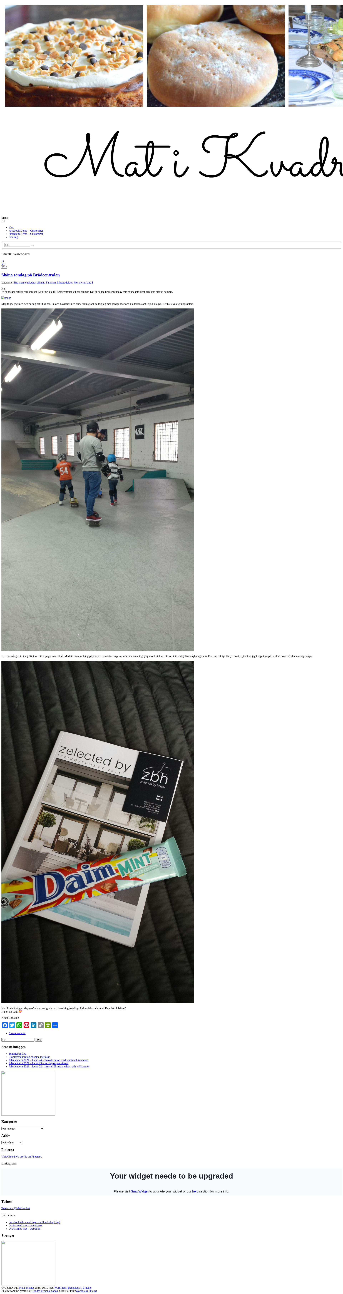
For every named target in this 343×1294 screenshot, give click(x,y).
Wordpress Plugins (86, 1290)
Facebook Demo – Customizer (26, 230)
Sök (39, 1039)
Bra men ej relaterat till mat (29, 282)
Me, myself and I (83, 282)
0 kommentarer (17, 1033)
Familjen (51, 282)
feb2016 (4, 266)
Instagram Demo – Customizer (26, 233)
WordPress (60, 1287)
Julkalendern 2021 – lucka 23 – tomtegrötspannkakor (38, 1063)
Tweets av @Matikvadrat (15, 1208)
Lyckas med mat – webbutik (24, 1228)
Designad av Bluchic (79, 1287)
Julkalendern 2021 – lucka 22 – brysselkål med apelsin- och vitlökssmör (49, 1066)
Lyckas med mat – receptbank (25, 1225)
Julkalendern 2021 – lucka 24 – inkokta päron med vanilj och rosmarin (48, 1060)
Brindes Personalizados (44, 1290)
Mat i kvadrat (26, 1287)
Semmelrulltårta (17, 1053)
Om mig (13, 237)
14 (2, 260)
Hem (11, 227)
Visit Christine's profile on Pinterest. (21, 1156)
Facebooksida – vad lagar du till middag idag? (34, 1222)
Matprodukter (64, 282)
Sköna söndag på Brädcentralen (30, 275)
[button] (3, 221)
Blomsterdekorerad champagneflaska (29, 1056)
